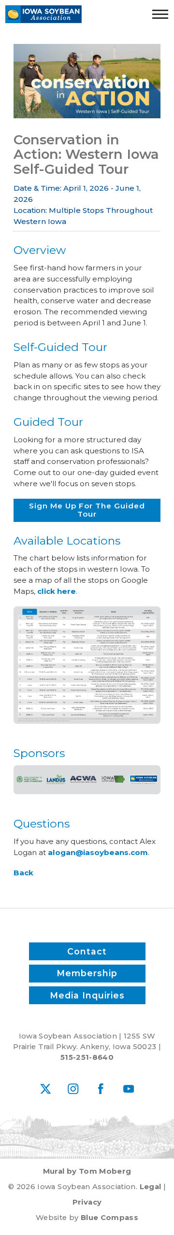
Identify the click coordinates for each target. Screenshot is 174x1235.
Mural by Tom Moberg (87, 1171)
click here (56, 591)
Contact (87, 951)
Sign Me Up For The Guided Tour (87, 510)
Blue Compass (109, 1217)
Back (23, 872)
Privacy (87, 1202)
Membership (87, 973)
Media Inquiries (87, 995)
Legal (150, 1186)
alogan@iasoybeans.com (98, 852)
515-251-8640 (87, 1057)
